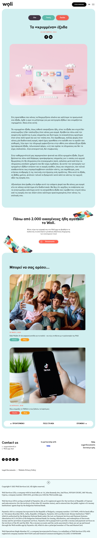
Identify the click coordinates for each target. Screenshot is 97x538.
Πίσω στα (48, 423)
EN (89, 4)
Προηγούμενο (18, 423)
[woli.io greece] (8, 4)
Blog (25, 340)
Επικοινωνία (79, 4)
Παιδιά (62, 17)
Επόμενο (80, 423)
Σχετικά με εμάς (89, 448)
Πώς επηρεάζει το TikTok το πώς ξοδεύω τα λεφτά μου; (29, 409)
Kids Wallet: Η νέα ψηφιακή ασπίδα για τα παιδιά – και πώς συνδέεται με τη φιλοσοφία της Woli (44, 336)
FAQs (93, 442)
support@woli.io (10, 447)
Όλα (34, 17)
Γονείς (48, 17)
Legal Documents (9, 470)
